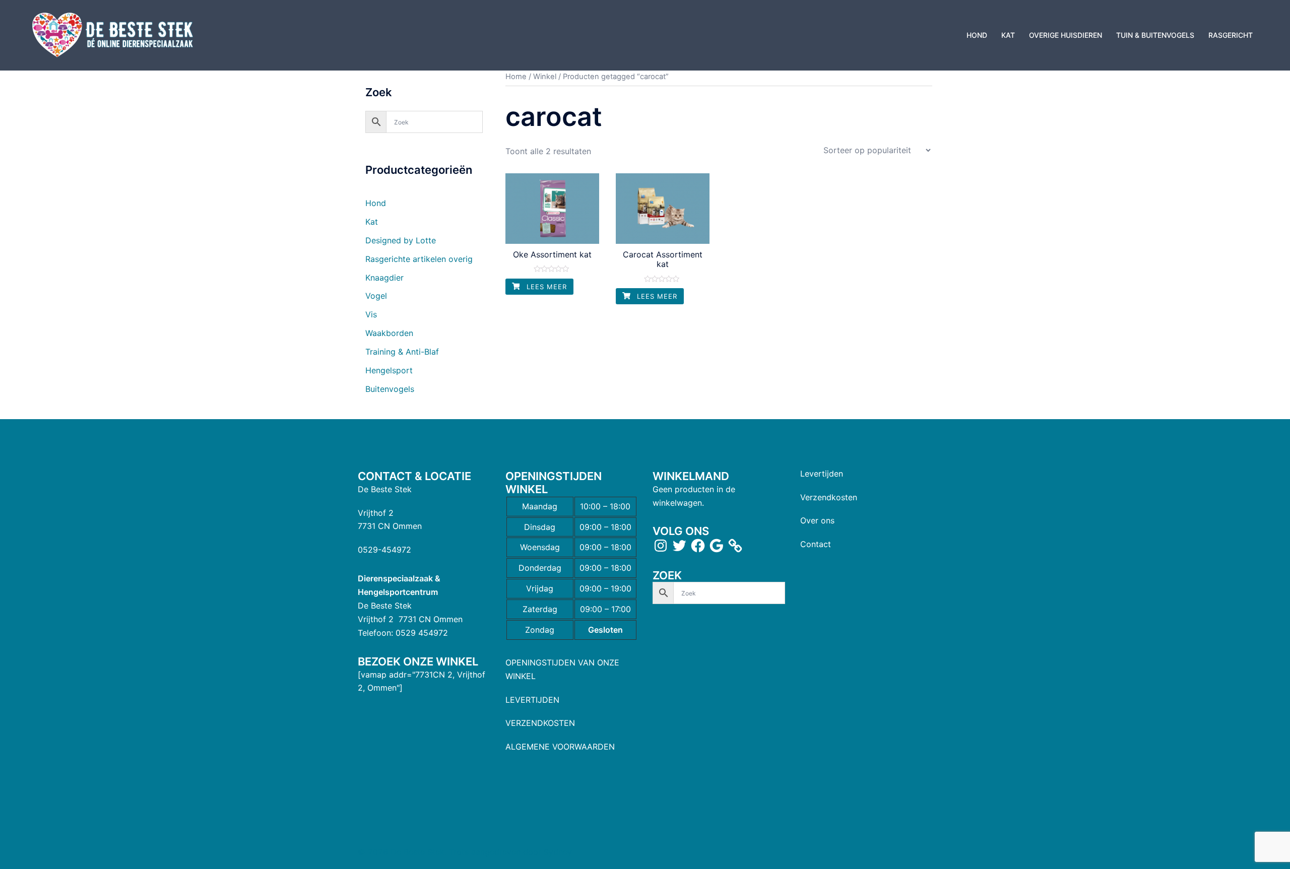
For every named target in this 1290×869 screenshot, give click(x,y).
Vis (371, 314)
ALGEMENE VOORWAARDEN (560, 747)
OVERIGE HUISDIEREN (1065, 35)
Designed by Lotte (400, 240)
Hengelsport (389, 370)
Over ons (817, 520)
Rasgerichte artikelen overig (419, 259)
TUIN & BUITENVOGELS (1155, 35)
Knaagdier (384, 278)
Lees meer (545, 287)
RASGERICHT (1230, 35)
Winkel (544, 76)
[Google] (716, 546)
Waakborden (389, 333)
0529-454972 (384, 550)
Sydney (558, 852)
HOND (976, 35)
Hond (375, 203)
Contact (815, 544)
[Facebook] (698, 546)
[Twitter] (679, 546)
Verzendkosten (828, 497)
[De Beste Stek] (114, 34)
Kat (371, 222)
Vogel (376, 296)
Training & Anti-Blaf (402, 352)
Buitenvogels (389, 389)
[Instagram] (661, 546)
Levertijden (821, 474)
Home (516, 76)
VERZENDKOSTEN (540, 723)
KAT (1008, 35)
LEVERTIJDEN (532, 700)
